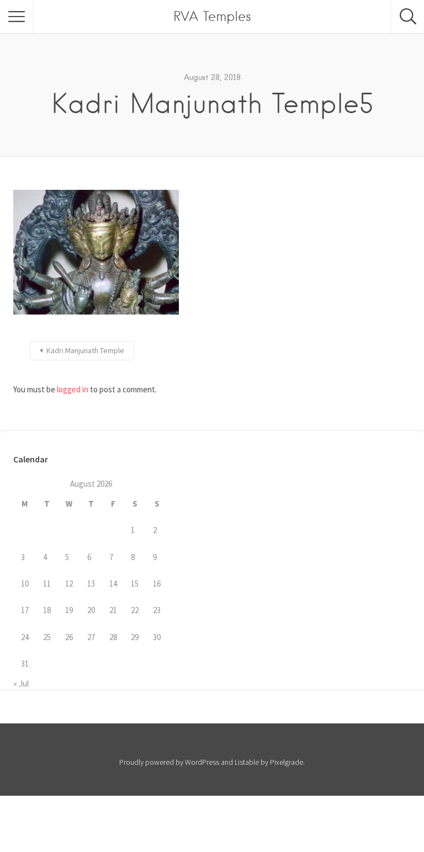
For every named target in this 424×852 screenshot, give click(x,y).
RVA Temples (212, 16)
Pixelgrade (286, 762)
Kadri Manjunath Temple (85, 350)
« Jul (21, 683)
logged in (72, 389)
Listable (247, 762)
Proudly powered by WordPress (169, 762)
